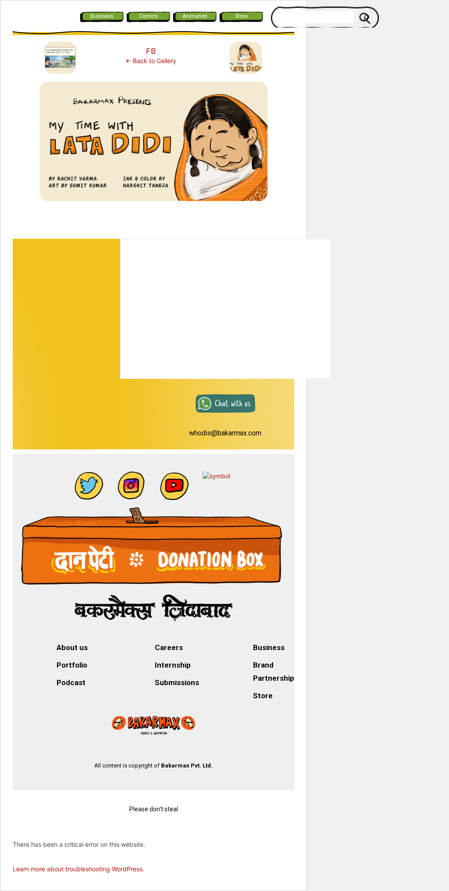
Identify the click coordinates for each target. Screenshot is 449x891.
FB (151, 51)
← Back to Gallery (150, 60)
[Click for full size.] (153, 144)
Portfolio (72, 665)
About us (72, 647)
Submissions (177, 682)
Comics (148, 16)
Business (102, 16)
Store (241, 16)
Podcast (71, 682)
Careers (169, 647)
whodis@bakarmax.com (225, 433)
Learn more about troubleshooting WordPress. (78, 869)
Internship (173, 665)
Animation (194, 16)
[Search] (366, 17)
